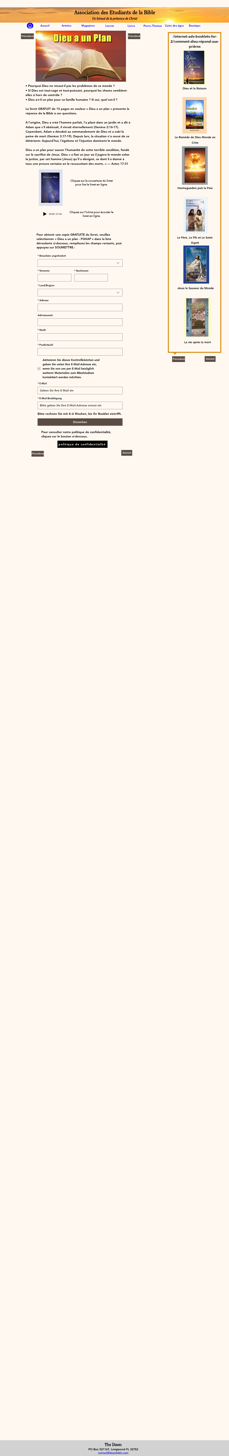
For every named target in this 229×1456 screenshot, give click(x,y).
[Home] (30, 26)
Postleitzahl (45, 344)
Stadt (42, 330)
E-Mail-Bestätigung (50, 398)
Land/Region (46, 285)
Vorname (44, 270)
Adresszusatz (45, 315)
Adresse (43, 300)
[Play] (45, 214)
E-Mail (42, 383)
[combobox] (80, 263)
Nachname (81, 270)
